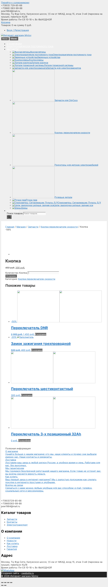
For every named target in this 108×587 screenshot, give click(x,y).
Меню (14, 38)
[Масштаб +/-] (11, 582)
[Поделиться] (5, 582)
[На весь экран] (8, 582)
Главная (9, 226)
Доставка (12, 546)
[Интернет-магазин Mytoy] (16, 35)
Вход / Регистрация (18, 30)
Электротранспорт (17, 524)
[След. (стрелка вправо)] (5, 585)
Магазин (21, 226)
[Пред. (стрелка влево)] (2, 585)
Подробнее (24, 440)
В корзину (11, 276)
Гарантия (12, 549)
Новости (11, 540)
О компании (13, 537)
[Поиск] (9, 217)
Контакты (12, 522)
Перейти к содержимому (15, 2)
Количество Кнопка (16, 272)
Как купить (13, 543)
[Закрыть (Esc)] (2, 582)
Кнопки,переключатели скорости (59, 226)
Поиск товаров (15, 213)
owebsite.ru (27, 573)
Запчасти (33, 226)
